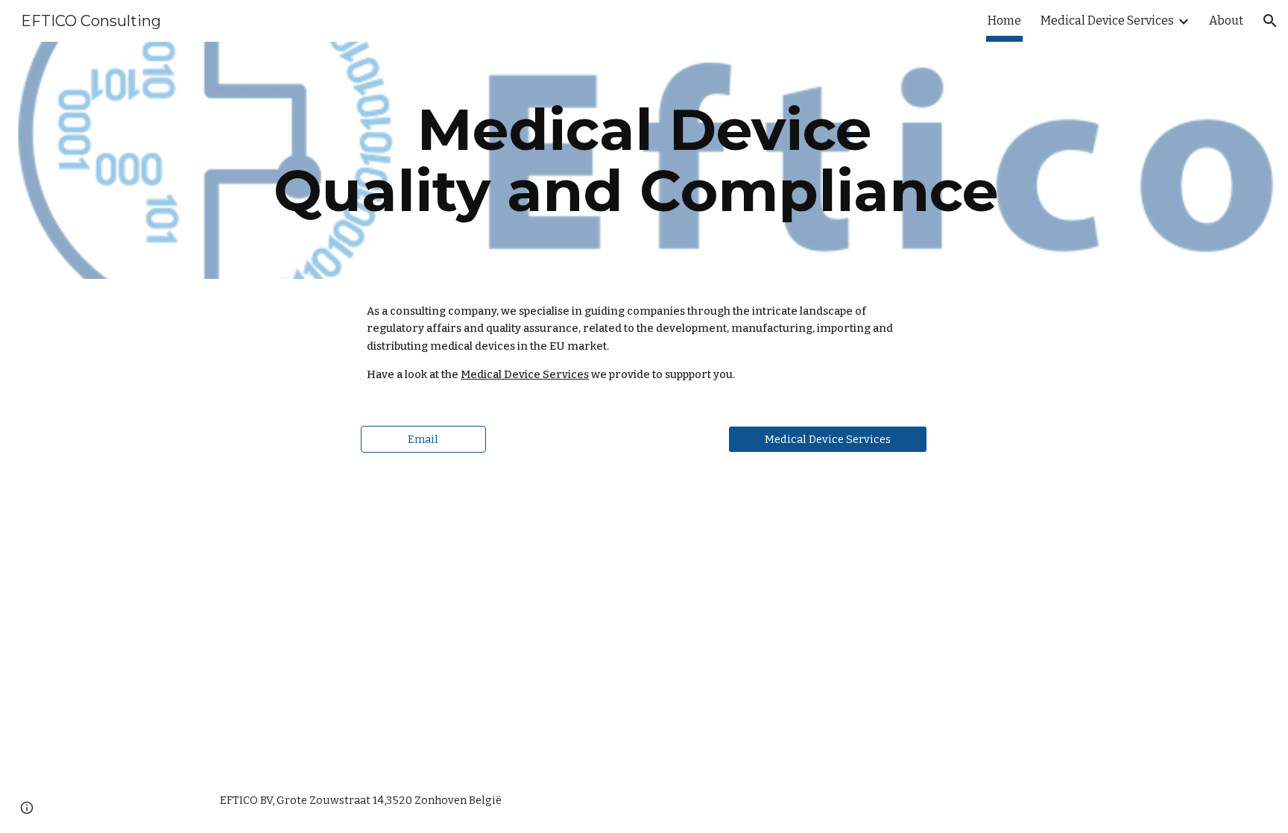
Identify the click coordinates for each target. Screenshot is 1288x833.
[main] (644, 160)
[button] (1270, 21)
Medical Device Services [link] (1107, 20)
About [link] (1226, 20)
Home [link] (1004, 20)
